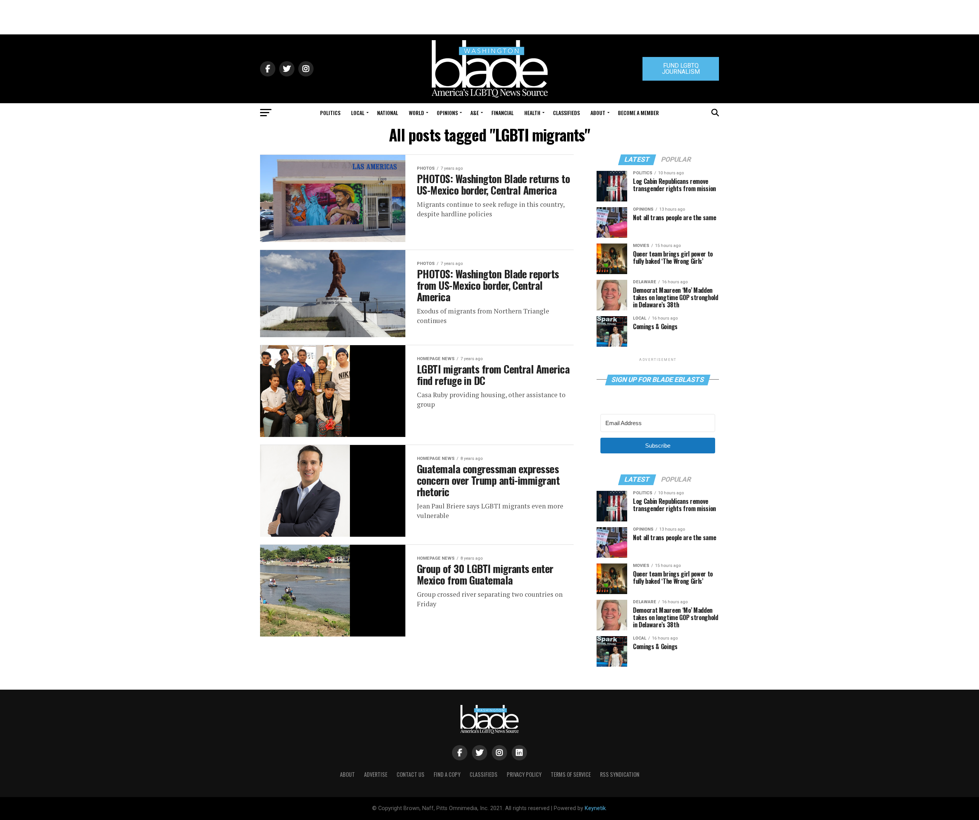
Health (532, 113)
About (597, 113)
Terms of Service (571, 774)
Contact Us (410, 774)
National (387, 113)
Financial (502, 113)
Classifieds (566, 113)
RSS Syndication (619, 774)
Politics (330, 113)
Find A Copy (447, 774)
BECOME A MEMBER (638, 113)
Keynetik (595, 808)
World (416, 113)
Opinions (447, 113)
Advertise (375, 774)
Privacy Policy (524, 774)
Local (357, 113)
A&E (474, 113)
